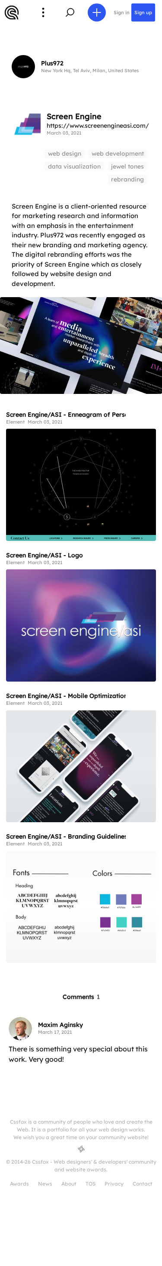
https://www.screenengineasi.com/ (98, 125)
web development (118, 153)
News (45, 1183)
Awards (19, 1183)
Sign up (143, 12)
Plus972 (52, 63)
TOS (90, 1183)
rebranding (127, 179)
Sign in (122, 12)
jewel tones (127, 166)
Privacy (114, 1183)
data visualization (74, 166)
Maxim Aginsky (60, 1025)
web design (64, 153)
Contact (142, 1183)
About (68, 1183)
